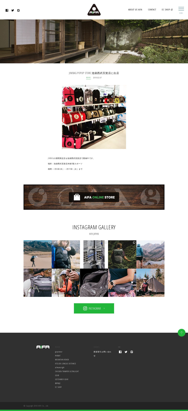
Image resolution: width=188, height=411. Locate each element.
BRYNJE (57, 383)
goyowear (58, 351)
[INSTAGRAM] (18, 10)
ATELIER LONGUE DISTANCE (65, 363)
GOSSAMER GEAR (61, 379)
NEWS (88, 77)
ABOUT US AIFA (135, 9)
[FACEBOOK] (7, 10)
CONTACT (152, 9)
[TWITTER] (13, 10)
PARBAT (57, 355)
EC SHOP (166, 9)
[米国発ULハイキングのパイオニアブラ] (38, 254)
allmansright (59, 367)
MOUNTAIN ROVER (62, 359)
